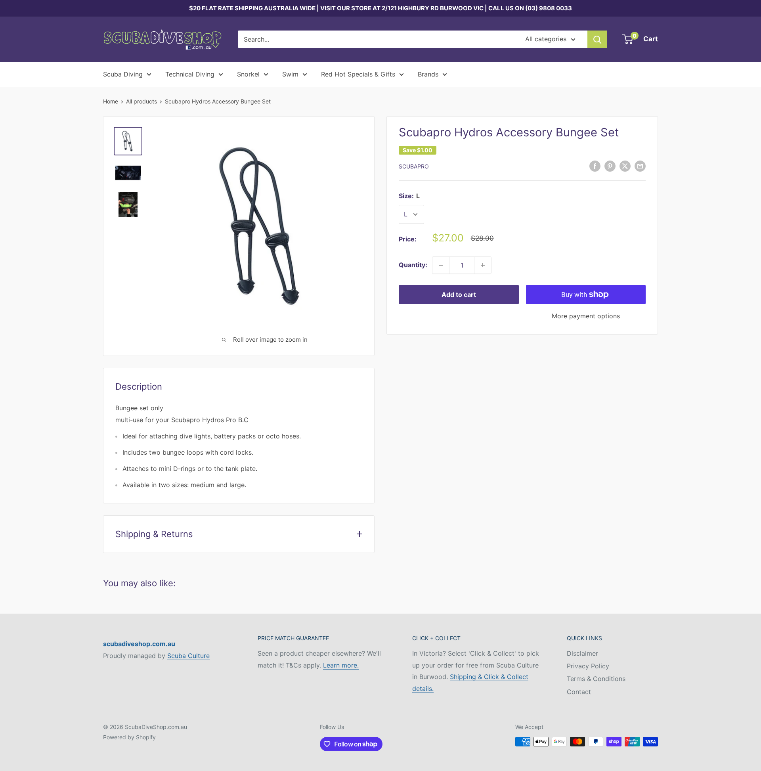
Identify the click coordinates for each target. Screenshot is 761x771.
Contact (579, 692)
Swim (290, 74)
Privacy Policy (588, 666)
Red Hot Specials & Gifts (358, 74)
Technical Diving (189, 74)
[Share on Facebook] (594, 166)
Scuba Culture (188, 656)
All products (141, 101)
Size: (409, 196)
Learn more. (341, 665)
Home (110, 101)
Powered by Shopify (129, 737)
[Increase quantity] (482, 265)
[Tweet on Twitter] (625, 166)
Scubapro (414, 166)
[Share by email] (640, 166)
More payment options (586, 316)
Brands (428, 74)
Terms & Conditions (596, 679)
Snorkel (248, 74)
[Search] (597, 39)
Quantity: (413, 265)
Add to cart (459, 294)
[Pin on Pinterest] (610, 166)
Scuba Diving (123, 74)
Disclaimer (582, 653)
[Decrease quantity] (440, 265)
